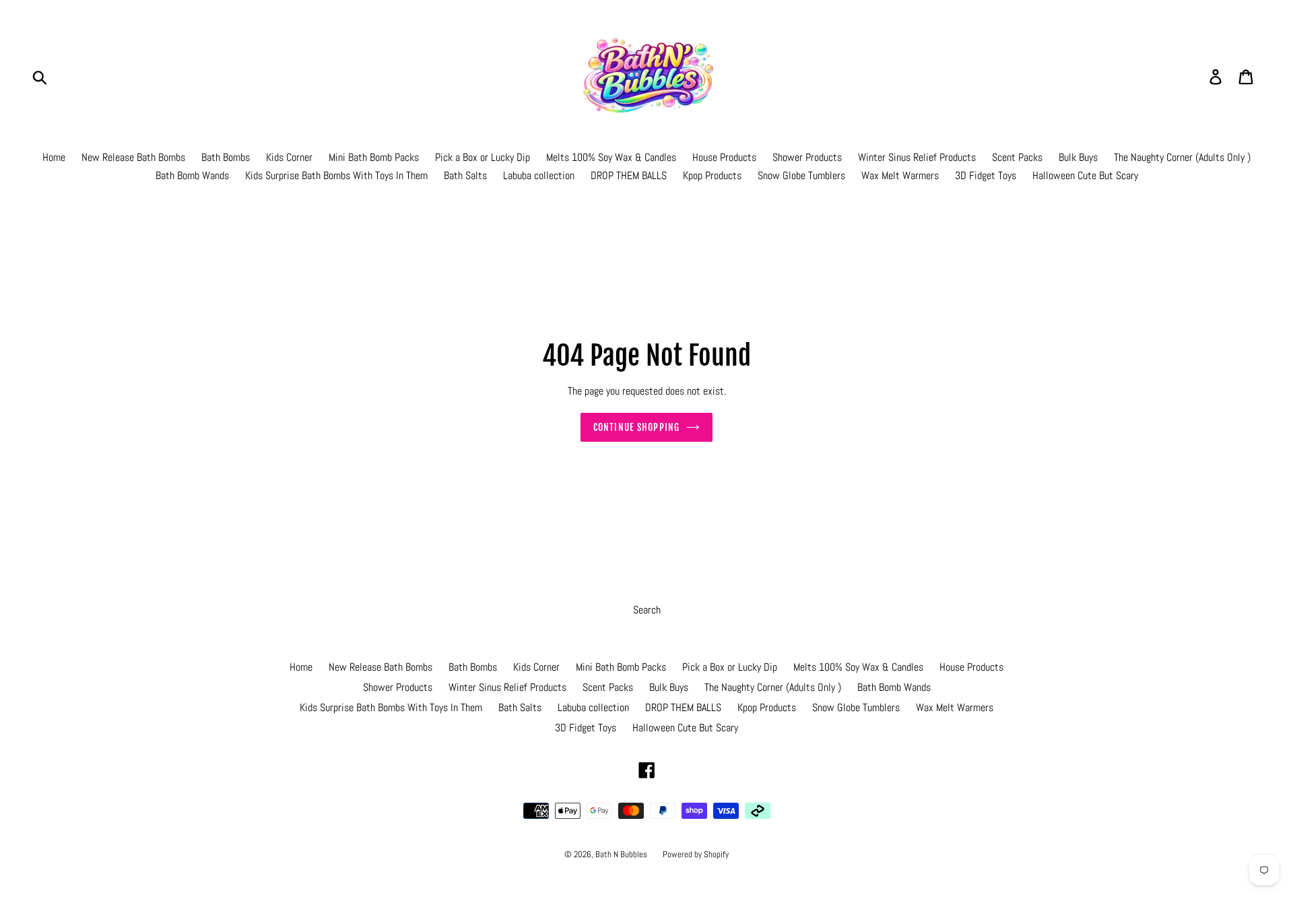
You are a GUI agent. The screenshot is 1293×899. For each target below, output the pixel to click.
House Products (724, 157)
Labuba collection (538, 175)
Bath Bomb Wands (192, 175)
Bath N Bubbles (622, 854)
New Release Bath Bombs (133, 157)
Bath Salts (465, 175)
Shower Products (807, 157)
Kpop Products (712, 175)
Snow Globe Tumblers (801, 175)
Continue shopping (636, 427)
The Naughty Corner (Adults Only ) (1182, 157)
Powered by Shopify (696, 854)
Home (53, 157)
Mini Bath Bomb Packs (374, 157)
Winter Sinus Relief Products (917, 157)
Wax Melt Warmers (900, 175)
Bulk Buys (1078, 157)
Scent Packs (1017, 157)
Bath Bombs (225, 157)
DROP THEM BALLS (629, 175)
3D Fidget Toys (985, 175)
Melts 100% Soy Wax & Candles (611, 157)
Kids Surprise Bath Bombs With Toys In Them (336, 175)
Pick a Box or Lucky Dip (482, 157)
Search (647, 610)
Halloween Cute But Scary (1085, 175)
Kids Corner (289, 157)
